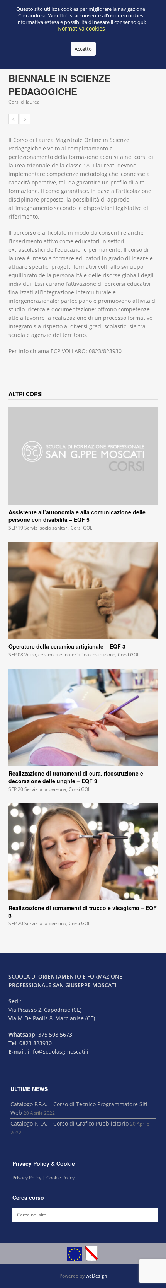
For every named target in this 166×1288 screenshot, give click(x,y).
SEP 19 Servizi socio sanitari (38, 527)
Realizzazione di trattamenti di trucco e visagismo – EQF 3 (82, 911)
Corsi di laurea (24, 102)
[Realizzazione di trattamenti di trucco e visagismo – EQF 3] (83, 852)
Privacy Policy (26, 1177)
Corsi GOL (81, 527)
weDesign (96, 1276)
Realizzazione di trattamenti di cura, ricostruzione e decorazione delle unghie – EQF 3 (75, 777)
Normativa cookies (81, 28)
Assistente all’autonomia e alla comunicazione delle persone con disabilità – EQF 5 (77, 516)
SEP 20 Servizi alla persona (37, 789)
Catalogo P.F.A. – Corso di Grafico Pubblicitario (69, 1123)
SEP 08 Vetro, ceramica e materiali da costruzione (61, 654)
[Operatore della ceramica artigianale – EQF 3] (83, 590)
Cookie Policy (60, 1177)
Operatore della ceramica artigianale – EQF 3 (66, 646)
